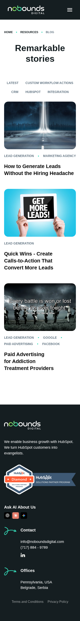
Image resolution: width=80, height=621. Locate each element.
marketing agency (59, 156)
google (50, 337)
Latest (12, 83)
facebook (51, 344)
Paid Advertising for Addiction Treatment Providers (29, 361)
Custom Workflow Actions (49, 83)
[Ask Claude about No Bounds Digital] (15, 515)
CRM (14, 92)
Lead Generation (19, 156)
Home (8, 32)
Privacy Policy (58, 601)
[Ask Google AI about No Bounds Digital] (24, 515)
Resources (29, 32)
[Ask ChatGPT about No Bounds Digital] (7, 515)
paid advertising (18, 344)
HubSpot (33, 92)
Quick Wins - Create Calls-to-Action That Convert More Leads (28, 260)
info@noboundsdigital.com (42, 542)
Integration (58, 92)
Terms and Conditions (27, 601)
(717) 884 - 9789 (34, 547)
